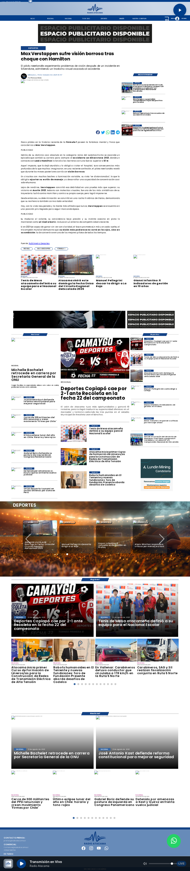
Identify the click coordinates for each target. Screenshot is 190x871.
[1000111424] (127, 130)
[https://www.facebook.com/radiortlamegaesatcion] (83, 850)
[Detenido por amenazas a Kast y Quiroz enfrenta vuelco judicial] (16, 473)
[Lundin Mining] (157, 475)
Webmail (184, 18)
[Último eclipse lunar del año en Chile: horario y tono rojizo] (16, 438)
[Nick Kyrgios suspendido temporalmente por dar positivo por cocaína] (127, 101)
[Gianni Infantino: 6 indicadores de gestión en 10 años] (136, 407)
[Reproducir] (179, 10)
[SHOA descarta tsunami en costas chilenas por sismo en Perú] (16, 491)
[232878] (136, 344)
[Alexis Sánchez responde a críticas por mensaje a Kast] (136, 423)
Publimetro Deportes (39, 243)
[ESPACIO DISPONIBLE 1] (95, 33)
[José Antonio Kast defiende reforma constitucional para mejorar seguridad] (16, 402)
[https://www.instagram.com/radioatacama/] (91, 850)
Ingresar (173, 18)
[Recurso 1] (95, 844)
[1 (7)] (127, 87)
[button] (27, 249)
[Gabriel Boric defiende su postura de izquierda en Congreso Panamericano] (16, 455)
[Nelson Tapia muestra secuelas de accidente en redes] (127, 116)
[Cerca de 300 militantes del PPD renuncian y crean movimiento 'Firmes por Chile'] (16, 420)
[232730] (136, 360)
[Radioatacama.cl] (95, 13)
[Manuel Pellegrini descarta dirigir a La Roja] (136, 392)
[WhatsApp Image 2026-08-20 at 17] (136, 376)
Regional (30, 522)
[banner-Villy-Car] (69, 328)
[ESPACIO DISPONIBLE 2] (151, 328)
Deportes (67, 522)
